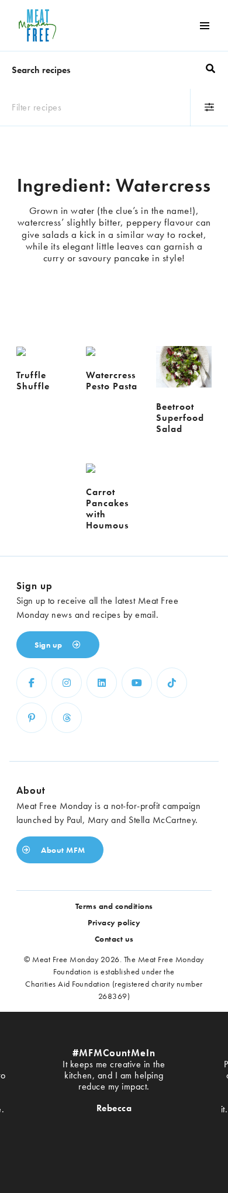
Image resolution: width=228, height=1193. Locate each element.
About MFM (62, 850)
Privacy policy (114, 922)
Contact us (114, 938)
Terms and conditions (114, 906)
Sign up (49, 644)
